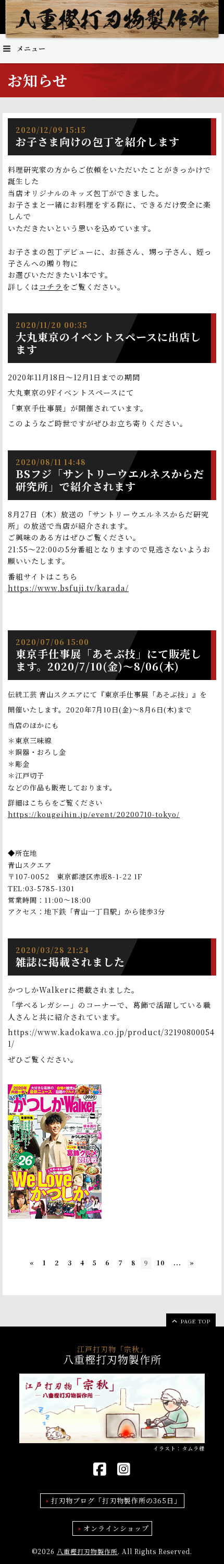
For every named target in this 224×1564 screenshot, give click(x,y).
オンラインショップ (116, 1528)
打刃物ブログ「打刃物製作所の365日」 (116, 1500)
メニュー (30, 48)
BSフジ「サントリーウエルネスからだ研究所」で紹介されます (110, 480)
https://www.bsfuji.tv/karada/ (68, 588)
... (177, 1262)
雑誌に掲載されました (70, 961)
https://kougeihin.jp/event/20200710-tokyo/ (94, 814)
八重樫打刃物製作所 (87, 1551)
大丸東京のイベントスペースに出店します (108, 343)
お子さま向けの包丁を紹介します (98, 141)
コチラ (51, 286)
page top (194, 1321)
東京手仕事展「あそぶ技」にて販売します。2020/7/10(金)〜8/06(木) (109, 660)
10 (161, 1262)
